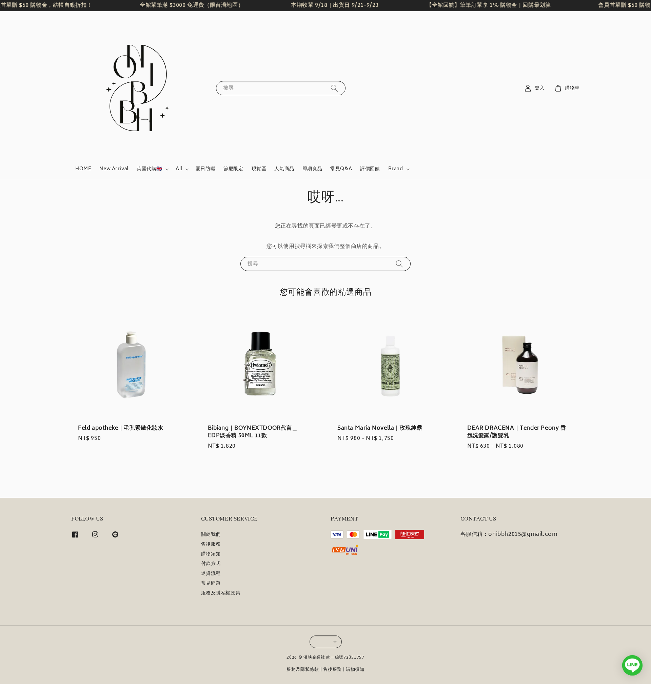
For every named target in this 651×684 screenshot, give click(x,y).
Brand (395, 169)
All (179, 169)
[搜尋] (334, 88)
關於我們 (211, 535)
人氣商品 (284, 169)
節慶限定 (233, 169)
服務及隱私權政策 (221, 593)
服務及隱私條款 (303, 670)
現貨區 (259, 169)
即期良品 (312, 169)
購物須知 (211, 554)
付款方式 (211, 564)
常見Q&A (341, 169)
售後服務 (211, 545)
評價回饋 (370, 169)
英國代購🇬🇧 (149, 169)
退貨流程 (211, 574)
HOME (83, 169)
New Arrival (114, 169)
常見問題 (211, 584)
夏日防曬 (205, 169)
